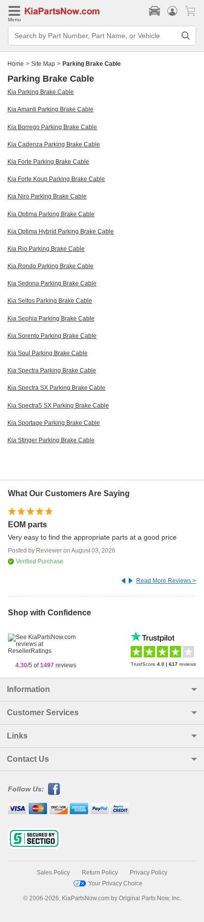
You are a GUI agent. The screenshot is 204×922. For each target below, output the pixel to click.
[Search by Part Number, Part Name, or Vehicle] (186, 36)
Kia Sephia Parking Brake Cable (51, 318)
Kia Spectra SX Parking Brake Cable (56, 387)
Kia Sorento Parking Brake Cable (52, 335)
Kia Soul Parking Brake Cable (47, 353)
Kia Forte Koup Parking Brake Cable (56, 179)
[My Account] (172, 11)
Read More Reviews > (166, 580)
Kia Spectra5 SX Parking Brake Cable (58, 405)
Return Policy (100, 872)
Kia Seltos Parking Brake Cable (49, 300)
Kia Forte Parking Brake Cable (48, 161)
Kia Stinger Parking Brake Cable (51, 440)
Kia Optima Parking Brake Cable (51, 214)
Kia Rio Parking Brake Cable (46, 248)
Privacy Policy (148, 872)
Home (15, 63)
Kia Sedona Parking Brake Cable (52, 283)
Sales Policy (53, 872)
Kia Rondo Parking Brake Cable (50, 266)
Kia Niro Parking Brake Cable (47, 196)
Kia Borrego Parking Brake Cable (52, 127)
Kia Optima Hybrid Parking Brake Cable (60, 231)
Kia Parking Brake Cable (40, 92)
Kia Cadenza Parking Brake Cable (53, 144)
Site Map (43, 63)
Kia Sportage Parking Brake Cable (53, 422)
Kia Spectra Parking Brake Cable (51, 370)
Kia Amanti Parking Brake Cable (50, 109)
